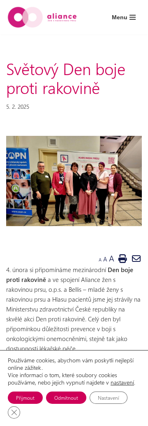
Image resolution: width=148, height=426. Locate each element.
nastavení (122, 382)
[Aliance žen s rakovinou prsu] (42, 17)
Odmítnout (66, 397)
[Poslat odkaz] (136, 258)
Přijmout (25, 397)
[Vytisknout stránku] (122, 258)
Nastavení (108, 397)
